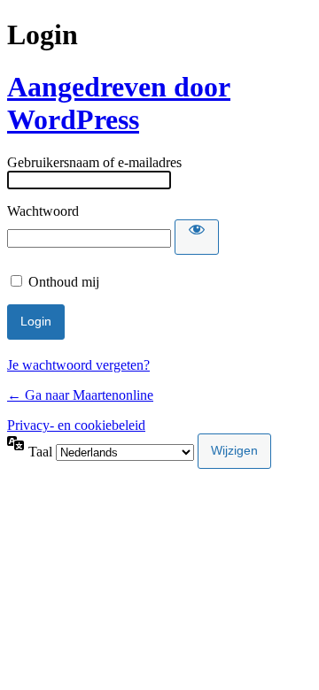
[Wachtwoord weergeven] (197, 237)
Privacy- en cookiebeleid (76, 425)
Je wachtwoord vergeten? (78, 364)
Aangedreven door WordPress (118, 103)
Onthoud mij (63, 281)
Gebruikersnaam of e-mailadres (94, 162)
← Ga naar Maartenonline (80, 394)
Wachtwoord (43, 210)
